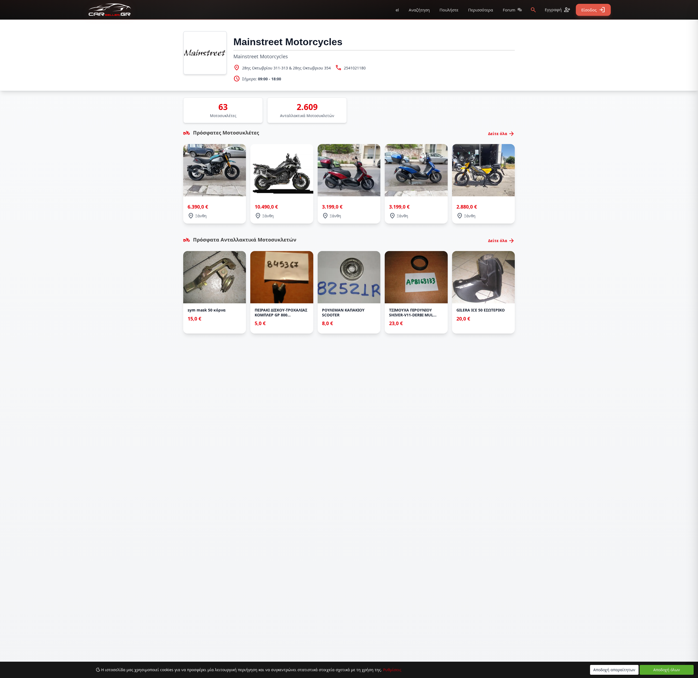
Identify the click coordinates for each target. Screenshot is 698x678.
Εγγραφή (557, 10)
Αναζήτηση (419, 10)
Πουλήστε (449, 10)
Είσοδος (593, 10)
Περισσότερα (480, 10)
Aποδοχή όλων (666, 669)
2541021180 (355, 68)
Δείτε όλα (501, 133)
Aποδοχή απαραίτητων (614, 669)
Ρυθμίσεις (392, 669)
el (397, 10)
